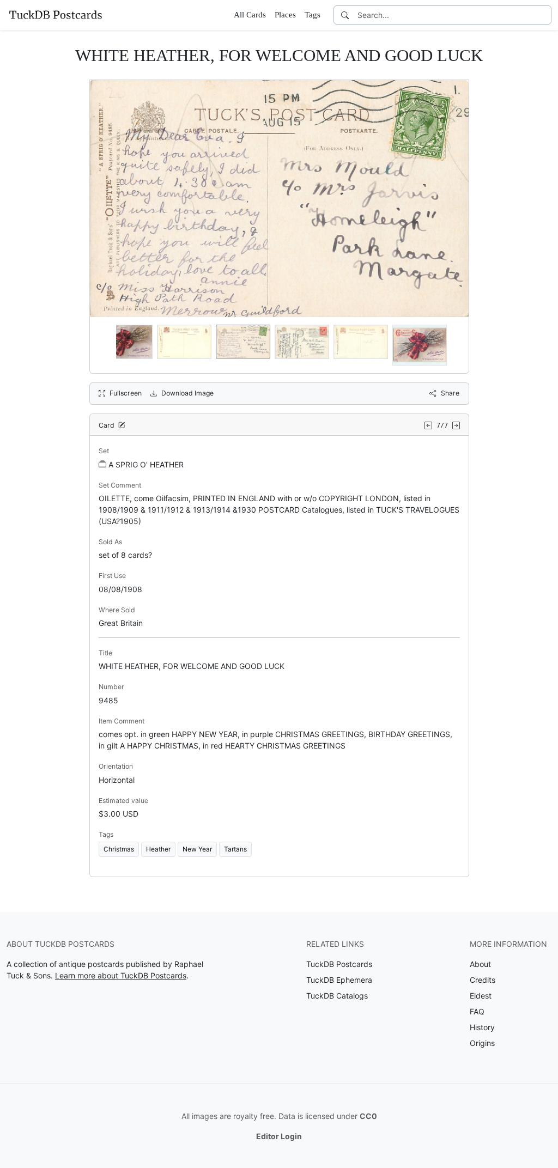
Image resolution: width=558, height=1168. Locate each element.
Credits (482, 979)
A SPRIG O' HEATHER (146, 464)
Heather (158, 849)
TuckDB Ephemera (339, 979)
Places (285, 14)
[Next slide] (453, 345)
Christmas (119, 849)
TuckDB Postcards (339, 964)
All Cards (250, 14)
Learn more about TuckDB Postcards (120, 975)
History (482, 1027)
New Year (197, 849)
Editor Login (279, 1136)
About (480, 964)
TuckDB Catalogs (337, 995)
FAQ (477, 1011)
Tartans (235, 849)
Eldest (481, 995)
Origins (482, 1043)
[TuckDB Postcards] (56, 15)
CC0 (368, 1116)
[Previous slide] (105, 345)
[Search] (345, 15)
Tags (312, 14)
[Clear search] (544, 15)
